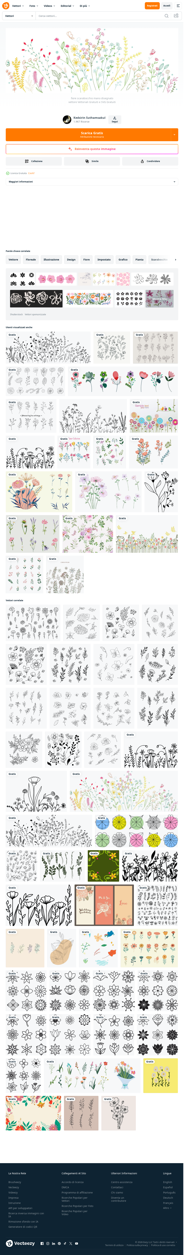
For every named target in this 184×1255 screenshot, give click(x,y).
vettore (13, 258)
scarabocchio (159, 258)
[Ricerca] (164, 16)
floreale (31, 258)
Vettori (16, 6)
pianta (139, 258)
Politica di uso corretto (160, 1232)
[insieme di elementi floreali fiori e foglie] (73, 449)
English (165, 1169)
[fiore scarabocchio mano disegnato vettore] (47, 346)
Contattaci (115, 1174)
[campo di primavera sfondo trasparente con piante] (144, 529)
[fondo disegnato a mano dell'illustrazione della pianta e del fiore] (101, 856)
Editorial (66, 6)
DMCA (64, 1174)
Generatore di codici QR (22, 1213)
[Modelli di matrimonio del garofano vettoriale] (102, 895)
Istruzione (14, 1189)
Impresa (13, 1184)
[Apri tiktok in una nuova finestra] (65, 1230)
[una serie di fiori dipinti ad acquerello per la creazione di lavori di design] (38, 488)
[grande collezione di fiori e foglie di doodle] (155, 895)
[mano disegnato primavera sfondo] (33, 1100)
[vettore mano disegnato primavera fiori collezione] (147, 938)
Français (166, 1189)
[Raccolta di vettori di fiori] (32, 529)
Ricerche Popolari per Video (73, 1202)
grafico (123, 258)
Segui (114, 120)
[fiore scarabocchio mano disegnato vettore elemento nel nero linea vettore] (158, 488)
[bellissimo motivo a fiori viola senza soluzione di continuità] (86, 529)
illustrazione (51, 258)
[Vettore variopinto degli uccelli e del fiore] (151, 413)
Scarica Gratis (91, 133)
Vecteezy (13, 1174)
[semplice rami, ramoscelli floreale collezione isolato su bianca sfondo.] (62, 856)
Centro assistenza (120, 1169)
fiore (86, 258)
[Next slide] (170, 258)
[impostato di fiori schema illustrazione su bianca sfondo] (26, 980)
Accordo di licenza (71, 1169)
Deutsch (166, 1184)
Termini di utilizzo (111, 1232)
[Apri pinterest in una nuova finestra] (59, 1230)
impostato (104, 258)
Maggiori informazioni (21, 180)
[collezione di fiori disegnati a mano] (110, 346)
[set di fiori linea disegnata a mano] (35, 379)
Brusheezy (14, 1169)
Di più (83, 6)
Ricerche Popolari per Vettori (73, 1186)
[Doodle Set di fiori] (153, 346)
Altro (164, 1194)
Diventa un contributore (116, 1186)
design (71, 258)
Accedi (164, 5)
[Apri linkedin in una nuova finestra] (53, 1230)
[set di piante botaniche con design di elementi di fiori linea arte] (31, 413)
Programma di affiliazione (76, 1179)
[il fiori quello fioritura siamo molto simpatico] (158, 1063)
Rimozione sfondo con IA (23, 1208)
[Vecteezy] (5, 5)
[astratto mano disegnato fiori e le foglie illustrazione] (97, 938)
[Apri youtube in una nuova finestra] (76, 1230)
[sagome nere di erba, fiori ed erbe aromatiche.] (92, 413)
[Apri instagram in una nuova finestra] (47, 1230)
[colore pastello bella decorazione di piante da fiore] (24, 569)
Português (167, 1179)
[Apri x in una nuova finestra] (70, 1230)
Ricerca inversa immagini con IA (23, 1201)
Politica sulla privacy (134, 1232)
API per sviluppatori (20, 1195)
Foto (32, 6)
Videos (48, 6)
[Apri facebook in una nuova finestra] (42, 1230)
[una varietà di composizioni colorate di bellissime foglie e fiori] (151, 449)
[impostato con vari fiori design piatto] (121, 379)
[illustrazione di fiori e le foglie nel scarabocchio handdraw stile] (80, 617)
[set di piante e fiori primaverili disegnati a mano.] (108, 449)
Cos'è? (31, 172)
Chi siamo (115, 1179)
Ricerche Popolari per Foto (73, 1194)
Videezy (12, 1179)
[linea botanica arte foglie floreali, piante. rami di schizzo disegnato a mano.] (61, 938)
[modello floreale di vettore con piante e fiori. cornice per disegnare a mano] (64, 569)
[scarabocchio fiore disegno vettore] (147, 856)
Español (165, 1174)
